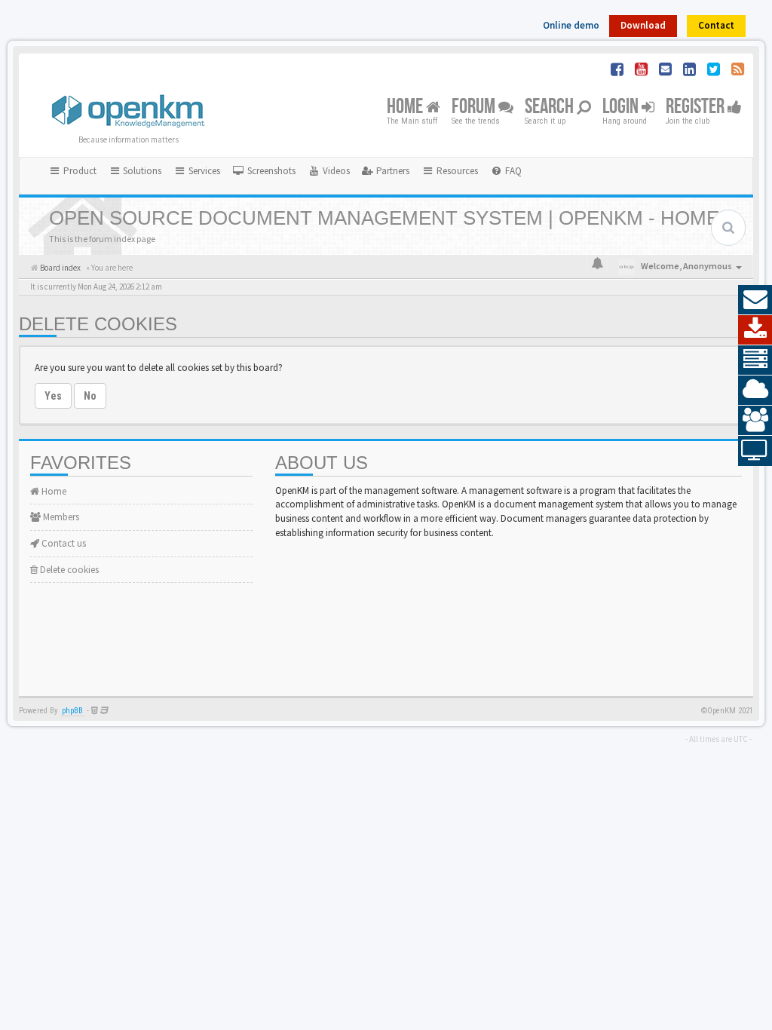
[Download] (755, 330)
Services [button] (203, 170)
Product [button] (78, 170)
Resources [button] (456, 170)
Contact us (62, 543)
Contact (716, 25)
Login (622, 107)
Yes (53, 396)
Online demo (571, 25)
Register (697, 107)
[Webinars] (755, 451)
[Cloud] (755, 391)
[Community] (755, 421)
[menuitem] (264, 171)
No (90, 396)
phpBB (72, 711)
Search (551, 107)
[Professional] (755, 360)
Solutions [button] (141, 170)
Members (60, 516)
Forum (475, 107)
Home (406, 107)
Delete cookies (68, 569)
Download (643, 25)
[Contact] (755, 300)
